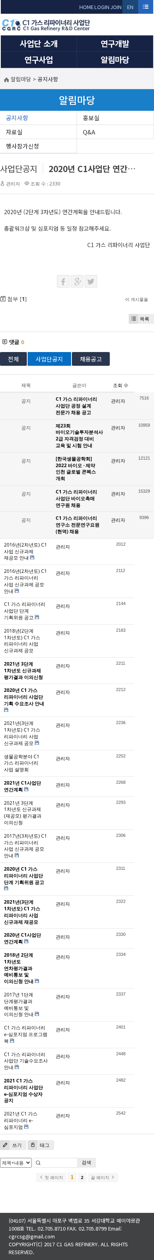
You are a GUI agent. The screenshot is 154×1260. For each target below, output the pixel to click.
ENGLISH (130, 8)
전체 (13, 359)
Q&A (89, 132)
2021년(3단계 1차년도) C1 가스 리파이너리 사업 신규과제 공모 (22, 733)
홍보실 (91, 118)
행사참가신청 (22, 146)
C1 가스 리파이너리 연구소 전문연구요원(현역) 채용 (78, 525)
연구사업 (38, 59)
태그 (44, 1145)
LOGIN (101, 7)
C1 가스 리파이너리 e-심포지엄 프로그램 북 (25, 1034)
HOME (86, 7)
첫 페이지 (53, 1177)
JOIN (116, 7)
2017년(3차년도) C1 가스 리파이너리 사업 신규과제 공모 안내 (25, 846)
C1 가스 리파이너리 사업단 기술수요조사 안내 (26, 1061)
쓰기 (16, 1145)
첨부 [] (16, 299)
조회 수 (120, 385)
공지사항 (17, 118)
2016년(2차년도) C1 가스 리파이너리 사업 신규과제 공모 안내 (25, 581)
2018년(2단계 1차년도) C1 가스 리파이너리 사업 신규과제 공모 (22, 640)
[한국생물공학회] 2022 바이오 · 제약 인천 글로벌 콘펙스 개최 (76, 468)
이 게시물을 (136, 299)
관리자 (13, 183)
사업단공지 (19, 168)
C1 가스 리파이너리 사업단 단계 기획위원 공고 (24, 611)
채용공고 (91, 359)
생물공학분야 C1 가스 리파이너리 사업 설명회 (21, 763)
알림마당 (115, 59)
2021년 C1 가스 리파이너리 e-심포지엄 (21, 1120)
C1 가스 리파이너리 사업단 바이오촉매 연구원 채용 (76, 498)
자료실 (14, 132)
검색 (86, 1162)
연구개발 (115, 43)
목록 (144, 318)
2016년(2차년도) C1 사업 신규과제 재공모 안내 (25, 551)
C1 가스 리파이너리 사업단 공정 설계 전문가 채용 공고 (76, 406)
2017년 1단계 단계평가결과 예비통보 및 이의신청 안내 (19, 1004)
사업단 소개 (39, 43)
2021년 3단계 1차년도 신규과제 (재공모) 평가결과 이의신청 (22, 813)
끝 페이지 (101, 1177)
